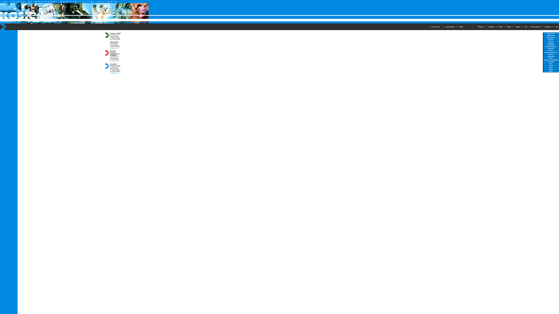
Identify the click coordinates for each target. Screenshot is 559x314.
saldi (461, 27)
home (481, 27)
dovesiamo (536, 27)
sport (509, 27)
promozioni (451, 27)
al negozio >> (114, 48)
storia (518, 27)
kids (501, 27)
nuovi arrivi (436, 27)
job (557, 27)
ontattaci (548, 27)
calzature (491, 27)
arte (526, 27)
